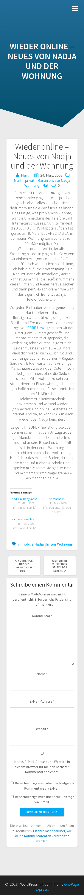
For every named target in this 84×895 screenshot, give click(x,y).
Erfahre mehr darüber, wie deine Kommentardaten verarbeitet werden (43, 836)
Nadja (65, 180)
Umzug (50, 544)
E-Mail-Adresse (42, 701)
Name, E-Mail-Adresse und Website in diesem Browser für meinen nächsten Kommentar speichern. (42, 766)
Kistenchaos (57, 499)
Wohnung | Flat (36, 185)
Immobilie (25, 544)
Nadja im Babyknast (24, 499)
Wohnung (64, 544)
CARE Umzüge (39, 327)
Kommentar (42, 616)
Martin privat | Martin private (37, 180)
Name (42, 674)
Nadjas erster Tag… (24, 519)
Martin (26, 175)
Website (42, 729)
